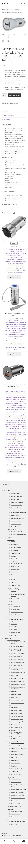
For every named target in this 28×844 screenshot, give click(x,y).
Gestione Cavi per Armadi (17, 678)
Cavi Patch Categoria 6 (17, 713)
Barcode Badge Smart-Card (14, 529)
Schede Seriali (14, 615)
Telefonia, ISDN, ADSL (16, 769)
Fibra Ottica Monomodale (17, 792)
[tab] (14, 111)
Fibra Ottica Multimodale (17, 795)
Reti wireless (10, 809)
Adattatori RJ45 (15, 751)
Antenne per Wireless (16, 811)
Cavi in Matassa (15, 707)
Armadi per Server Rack (17, 656)
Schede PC (10, 604)
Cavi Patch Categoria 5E (17, 710)
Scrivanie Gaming (15, 559)
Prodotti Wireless (15, 814)
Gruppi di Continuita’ (16, 505)
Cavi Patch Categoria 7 (17, 722)
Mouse (13, 579)
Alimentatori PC (15, 499)
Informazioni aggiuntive (8, 115)
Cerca (14, 841)
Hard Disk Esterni (15, 569)
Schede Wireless (15, 817)
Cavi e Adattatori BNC (16, 727)
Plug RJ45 (14, 766)
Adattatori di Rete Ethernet (18, 821)
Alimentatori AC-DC (16, 493)
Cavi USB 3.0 (14, 627)
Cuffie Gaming (11, 540)
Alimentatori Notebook (17, 496)
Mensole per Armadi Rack (17, 681)
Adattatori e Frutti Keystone (18, 748)
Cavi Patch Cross (15, 724)
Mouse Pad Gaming (16, 547)
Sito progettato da (6, 835)
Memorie (13, 575)
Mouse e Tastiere (11, 577)
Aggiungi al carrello (14, 95)
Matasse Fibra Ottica (16, 801)
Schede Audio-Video (16, 606)
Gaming (13, 541)
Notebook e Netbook (12, 588)
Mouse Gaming (15, 544)
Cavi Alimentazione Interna (18, 518)
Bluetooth (10, 537)
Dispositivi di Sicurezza (17, 599)
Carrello (21, 840)
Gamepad (13, 556)
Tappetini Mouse (15, 585)
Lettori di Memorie (16, 572)
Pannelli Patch (15, 691)
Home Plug (14, 824)
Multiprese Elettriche (16, 508)
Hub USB (13, 635)
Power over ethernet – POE (14, 806)
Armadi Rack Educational (13, 730)
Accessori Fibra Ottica (16, 779)
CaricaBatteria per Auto (7, 11)
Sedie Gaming (14, 550)
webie (5, 3)
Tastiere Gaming (15, 553)
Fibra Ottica (10, 777)
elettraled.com (17, 835)
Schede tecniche (6, 119)
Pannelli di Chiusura (16, 694)
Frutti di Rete (14, 757)
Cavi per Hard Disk (15, 521)
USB (8, 617)
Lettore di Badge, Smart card (18, 534)
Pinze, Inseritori (15, 763)
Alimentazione (16, 9)
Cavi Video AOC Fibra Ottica (18, 798)
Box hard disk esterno (16, 563)
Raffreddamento (15, 526)
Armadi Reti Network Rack (18, 653)
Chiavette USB (15, 566)
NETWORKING (7, 638)
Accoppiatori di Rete (16, 746)
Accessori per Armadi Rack (18, 672)
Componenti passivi (12, 741)
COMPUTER (9, 9)
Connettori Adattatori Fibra (18, 789)
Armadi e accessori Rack (13, 640)
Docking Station (15, 632)
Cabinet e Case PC (15, 515)
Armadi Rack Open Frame (17, 662)
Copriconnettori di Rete (17, 754)
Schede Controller (16, 609)
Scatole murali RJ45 (16, 774)
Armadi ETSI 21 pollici (16, 665)
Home (4, 9)
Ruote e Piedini (15, 697)
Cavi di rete (10, 706)
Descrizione (5, 111)
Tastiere (13, 582)
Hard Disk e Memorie (12, 561)
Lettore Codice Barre (16, 531)
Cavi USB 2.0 (14, 624)
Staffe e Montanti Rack (17, 700)
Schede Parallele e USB (17, 612)
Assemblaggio (11, 511)
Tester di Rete (15, 771)
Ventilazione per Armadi (17, 703)
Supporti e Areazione (16, 601)
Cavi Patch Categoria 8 (17, 716)
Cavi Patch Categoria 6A (17, 719)
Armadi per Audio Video (17, 659)
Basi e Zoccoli (14, 675)
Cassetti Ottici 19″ (16, 782)
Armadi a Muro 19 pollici (17, 646)
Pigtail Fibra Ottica (16, 803)
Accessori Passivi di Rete (17, 743)
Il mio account (4, 841)
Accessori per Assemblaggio (18, 512)
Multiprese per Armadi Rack (18, 684)
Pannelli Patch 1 (15, 760)
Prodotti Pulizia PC (16, 524)
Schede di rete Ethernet (13, 819)
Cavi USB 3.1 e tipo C (16, 629)
